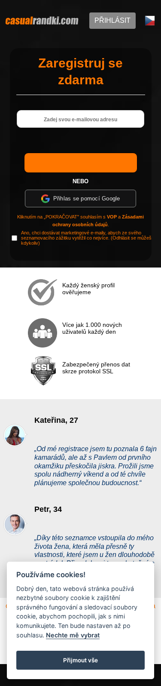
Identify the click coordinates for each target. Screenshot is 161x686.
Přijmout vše (80, 660)
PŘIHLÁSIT (112, 20)
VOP (112, 216)
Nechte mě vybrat (73, 635)
